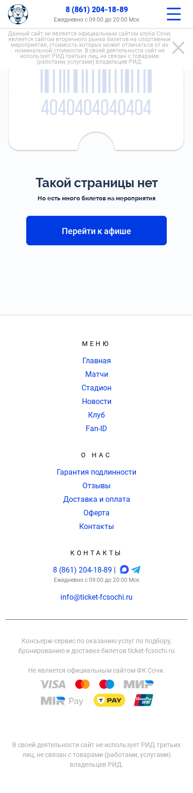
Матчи (96, 374)
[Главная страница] (18, 14)
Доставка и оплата (96, 499)
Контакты (96, 526)
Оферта (96, 512)
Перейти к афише (96, 231)
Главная (96, 360)
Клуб (96, 415)
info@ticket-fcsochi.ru (96, 597)
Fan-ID (96, 428)
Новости (96, 401)
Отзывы (96, 485)
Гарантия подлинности (96, 472)
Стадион (96, 387)
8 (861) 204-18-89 (97, 9)
